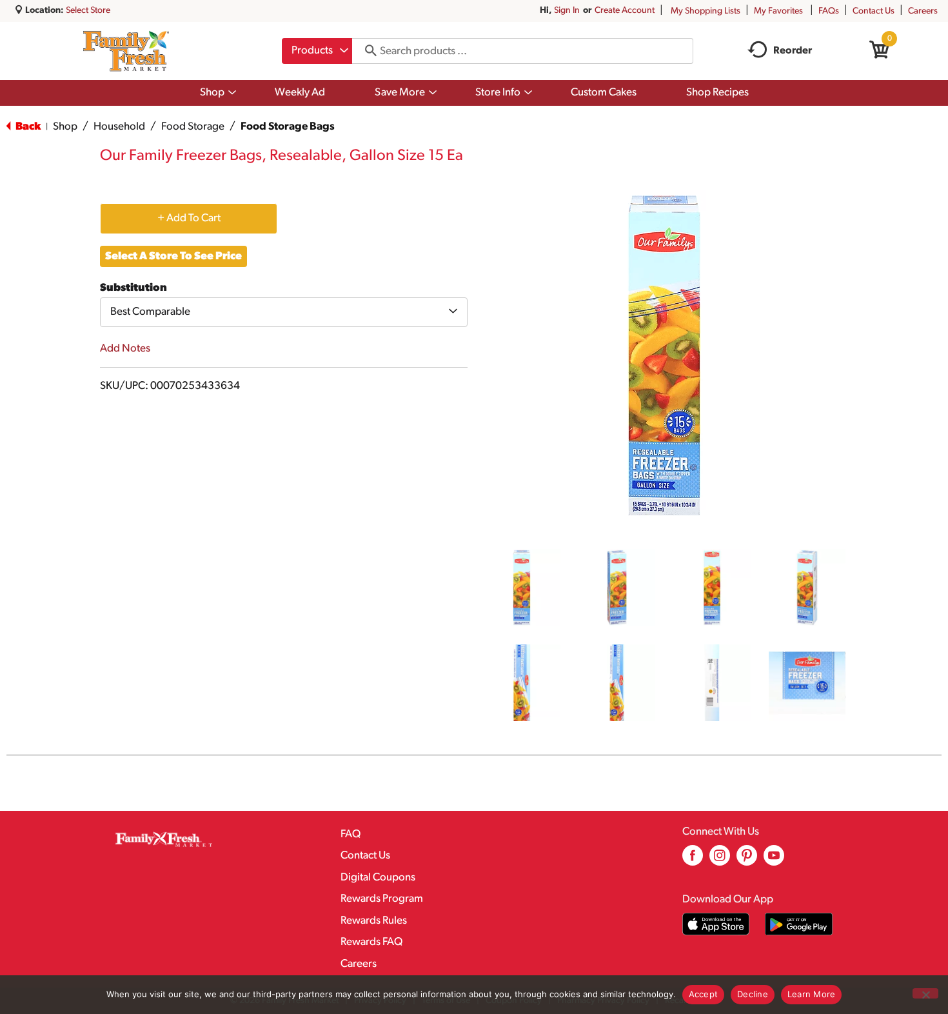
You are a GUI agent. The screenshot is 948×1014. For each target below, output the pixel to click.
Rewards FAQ (371, 942)
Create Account (625, 10)
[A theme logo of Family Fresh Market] (126, 51)
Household (119, 126)
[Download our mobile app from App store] (716, 924)
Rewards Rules (374, 920)
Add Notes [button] (125, 348)
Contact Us (873, 11)
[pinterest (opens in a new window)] (746, 860)
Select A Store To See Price (173, 256)
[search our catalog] (366, 51)
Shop (65, 126)
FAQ (350, 834)
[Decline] (925, 993)
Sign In (567, 10)
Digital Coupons (378, 877)
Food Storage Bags (288, 126)
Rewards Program (382, 898)
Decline (752, 994)
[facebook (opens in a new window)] (692, 860)
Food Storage (192, 126)
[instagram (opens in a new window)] (719, 860)
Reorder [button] (792, 51)
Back (27, 126)
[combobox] (317, 51)
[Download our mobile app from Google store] (799, 924)
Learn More (811, 994)
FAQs (828, 11)
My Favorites (778, 11)
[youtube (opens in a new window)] (774, 860)
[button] (521, 587)
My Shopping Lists (705, 11)
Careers (923, 11)
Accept (703, 994)
